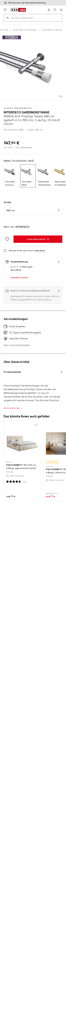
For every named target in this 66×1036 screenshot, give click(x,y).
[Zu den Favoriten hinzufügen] (7, 239)
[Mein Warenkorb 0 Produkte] (61, 10)
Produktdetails (12, 371)
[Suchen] (7, 17)
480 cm (10, 210)
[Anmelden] (49, 10)
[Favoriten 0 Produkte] (55, 10)
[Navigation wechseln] (5, 10)
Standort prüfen (19, 277)
